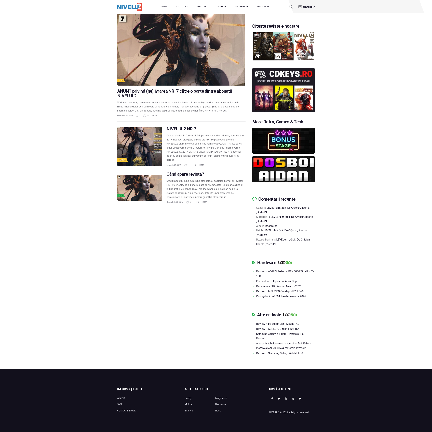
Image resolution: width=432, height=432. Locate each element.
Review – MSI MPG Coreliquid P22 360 (280, 291)
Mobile (188, 404)
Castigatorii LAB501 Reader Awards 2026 (281, 296)
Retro (218, 410)
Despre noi (271, 226)
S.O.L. (120, 404)
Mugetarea (221, 398)
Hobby (188, 398)
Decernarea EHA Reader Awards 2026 (278, 286)
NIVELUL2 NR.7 (181, 129)
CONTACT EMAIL (126, 410)
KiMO (154, 116)
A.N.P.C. (121, 398)
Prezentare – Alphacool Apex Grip (276, 281)
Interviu (189, 410)
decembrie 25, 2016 (175, 202)
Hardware (266, 262)
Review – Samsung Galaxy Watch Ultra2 (280, 353)
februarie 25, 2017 (125, 116)
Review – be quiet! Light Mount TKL (277, 323)
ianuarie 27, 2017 (174, 165)
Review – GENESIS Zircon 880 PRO (277, 328)
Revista (122, 160)
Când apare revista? (185, 174)
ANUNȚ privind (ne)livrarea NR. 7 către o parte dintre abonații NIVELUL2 (174, 93)
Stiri (121, 81)
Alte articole (269, 314)
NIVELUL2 (274, 412)
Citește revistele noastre (275, 26)
